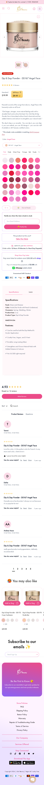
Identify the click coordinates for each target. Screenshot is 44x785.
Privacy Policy (22, 730)
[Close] (3, 9)
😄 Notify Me (22, 227)
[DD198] (18, 192)
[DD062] (30, 173)
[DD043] (24, 160)
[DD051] (37, 166)
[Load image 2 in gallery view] (26, 65)
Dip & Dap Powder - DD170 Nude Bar (32, 613)
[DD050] (30, 166)
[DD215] (24, 199)
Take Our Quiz (22, 239)
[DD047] (11, 166)
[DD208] (30, 192)
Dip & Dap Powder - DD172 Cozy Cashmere (11, 613)
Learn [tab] (31, 292)
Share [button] (30, 460)
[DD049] (24, 166)
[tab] (17, 414)
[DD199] (24, 192)
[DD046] (5, 166)
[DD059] (11, 173)
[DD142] (5, 186)
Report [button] (25, 460)
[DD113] (18, 179)
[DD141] (37, 179)
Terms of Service (22, 726)
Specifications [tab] (14, 292)
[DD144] (18, 186)
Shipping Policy (22, 710)
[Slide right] (39, 39)
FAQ (22, 706)
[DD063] (37, 173)
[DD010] (11, 160)
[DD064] (5, 179)
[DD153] (24, 186)
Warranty (22, 718)
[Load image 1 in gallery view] (18, 65)
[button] (39, 8)
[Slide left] (4, 37)
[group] (22, 387)
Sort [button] (3, 406)
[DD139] (24, 179)
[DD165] (30, 186)
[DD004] (5, 160)
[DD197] (11, 192)
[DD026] (18, 160)
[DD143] (11, 186)
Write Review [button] (22, 396)
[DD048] (18, 166)
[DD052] (5, 173)
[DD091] (11, 179)
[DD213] (11, 199)
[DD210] (5, 199)
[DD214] (18, 199)
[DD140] (30, 179)
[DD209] (37, 192)
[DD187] (37, 186)
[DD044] (30, 160)
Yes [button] (21, 460)
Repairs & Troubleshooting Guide (22, 722)
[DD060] (18, 173)
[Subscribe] (36, 654)
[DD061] (24, 173)
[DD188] (5, 192)
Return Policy (22, 714)
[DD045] (37, 160)
